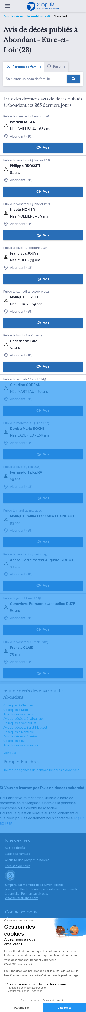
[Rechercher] (73, 79)
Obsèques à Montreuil (18, 732)
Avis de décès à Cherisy (20, 736)
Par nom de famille (27, 66)
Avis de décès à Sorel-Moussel (25, 727)
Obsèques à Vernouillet (20, 723)
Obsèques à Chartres (18, 705)
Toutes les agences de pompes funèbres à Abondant (41, 770)
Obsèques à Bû (14, 740)
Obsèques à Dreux (16, 710)
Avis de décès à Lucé (18, 714)
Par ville (59, 66)
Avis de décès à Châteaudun (23, 718)
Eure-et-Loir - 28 (38, 16)
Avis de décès (13, 16)
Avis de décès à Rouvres (20, 745)
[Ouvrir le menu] (7, 6)
